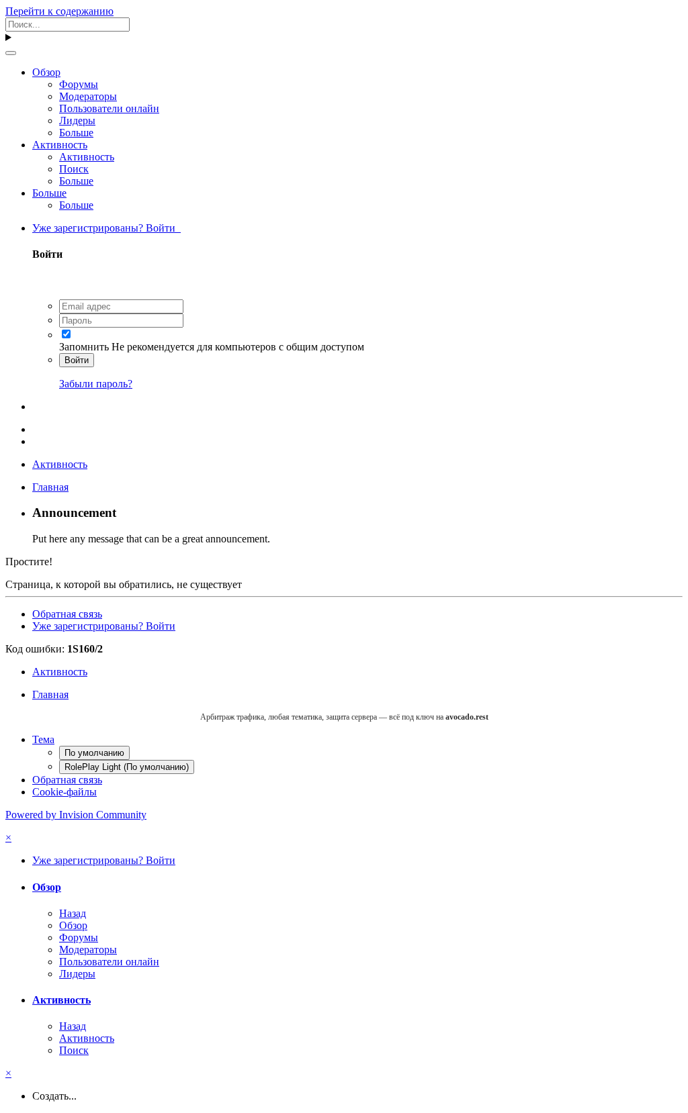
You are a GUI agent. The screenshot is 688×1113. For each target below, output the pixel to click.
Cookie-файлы (64, 791)
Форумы (78, 84)
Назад (72, 913)
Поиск (74, 169)
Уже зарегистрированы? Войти (106, 228)
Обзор (46, 72)
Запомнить (84, 346)
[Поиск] (10, 53)
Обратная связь (67, 614)
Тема (43, 739)
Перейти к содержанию (59, 11)
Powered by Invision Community (75, 814)
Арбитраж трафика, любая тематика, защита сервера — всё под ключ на (344, 717)
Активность (59, 144)
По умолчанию (94, 753)
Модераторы (88, 96)
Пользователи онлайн (109, 108)
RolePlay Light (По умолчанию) (126, 767)
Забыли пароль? (95, 383)
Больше (76, 132)
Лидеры (77, 120)
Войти (76, 360)
